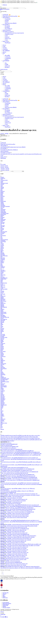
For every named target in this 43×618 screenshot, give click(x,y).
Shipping (4, 606)
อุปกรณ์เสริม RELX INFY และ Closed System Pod (14, 32)
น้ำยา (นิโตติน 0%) (8, 28)
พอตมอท (6, 21)
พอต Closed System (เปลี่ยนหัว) (11, 23)
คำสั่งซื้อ (6, 64)
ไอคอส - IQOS (6, 41)
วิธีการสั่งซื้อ (7, 55)
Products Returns (6, 604)
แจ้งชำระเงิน (7, 65)
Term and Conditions (6, 607)
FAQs (4, 84)
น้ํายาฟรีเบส (7, 27)
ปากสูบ (6, 39)
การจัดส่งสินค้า (8, 58)
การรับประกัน (7, 56)
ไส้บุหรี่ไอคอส (7, 42)
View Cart (4, 593)
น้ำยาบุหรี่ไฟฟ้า (6, 24)
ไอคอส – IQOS (5, 125)
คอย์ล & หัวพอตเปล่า (7, 30)
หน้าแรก (4, 76)
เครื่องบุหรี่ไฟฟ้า (6, 17)
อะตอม (6, 35)
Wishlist (4, 596)
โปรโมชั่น (5, 79)
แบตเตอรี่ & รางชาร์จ (9, 34)
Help (3, 595)
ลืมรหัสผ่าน (7, 67)
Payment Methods (6, 602)
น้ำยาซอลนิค (7, 25)
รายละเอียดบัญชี (6, 91)
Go (23, 171)
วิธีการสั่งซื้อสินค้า (6, 82)
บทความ (4, 83)
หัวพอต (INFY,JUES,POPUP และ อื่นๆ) (11, 16)
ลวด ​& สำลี (7, 37)
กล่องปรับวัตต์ (7, 18)
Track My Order (5, 592)
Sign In (4, 594)
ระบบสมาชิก (5, 80)
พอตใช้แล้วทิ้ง (6, 14)
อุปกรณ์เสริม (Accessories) (8, 31)
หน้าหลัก (2, 133)
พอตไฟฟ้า (7, 20)
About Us (6, 59)
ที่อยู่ (6, 63)
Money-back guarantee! (7, 603)
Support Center (5, 605)
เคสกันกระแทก (8, 38)
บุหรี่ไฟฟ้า (7, 133)
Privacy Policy (5, 597)
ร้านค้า (4, 77)
